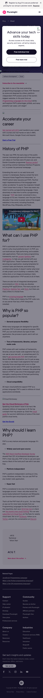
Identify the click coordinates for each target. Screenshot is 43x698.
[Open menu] (39, 12)
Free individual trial (21, 52)
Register (36, 6)
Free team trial (21, 60)
